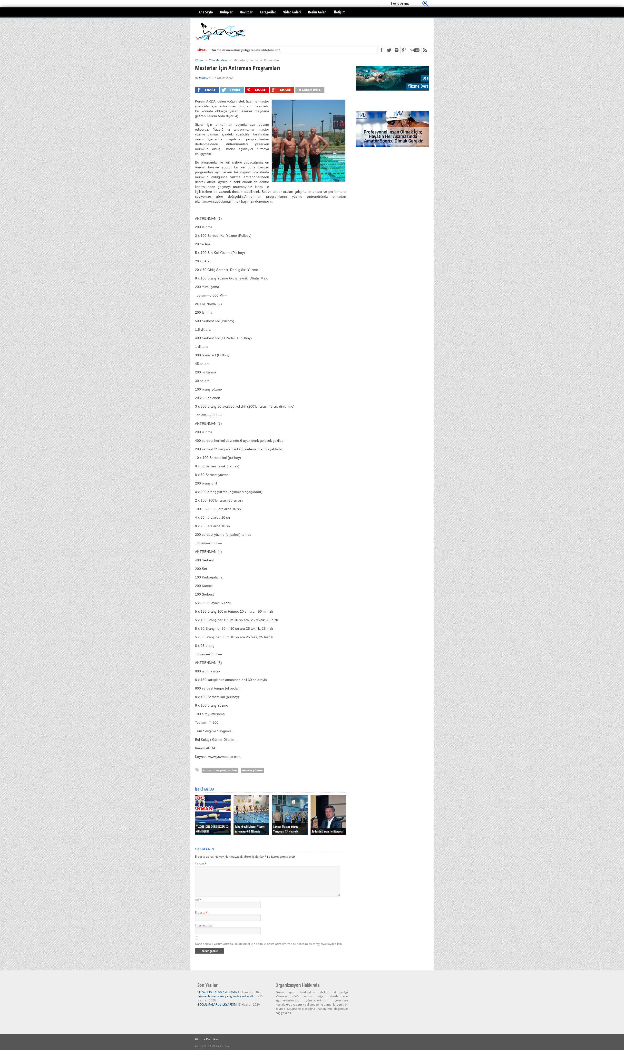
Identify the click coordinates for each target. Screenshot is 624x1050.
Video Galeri (292, 12)
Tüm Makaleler (218, 60)
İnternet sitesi (204, 925)
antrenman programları (220, 770)
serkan (203, 78)
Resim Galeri (317, 12)
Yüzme (199, 60)
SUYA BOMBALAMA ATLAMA (217, 992)
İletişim (339, 12)
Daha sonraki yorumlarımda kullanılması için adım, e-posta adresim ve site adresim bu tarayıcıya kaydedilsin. (268, 944)
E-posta (201, 912)
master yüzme (252, 770)
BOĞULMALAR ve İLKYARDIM (232, 50)
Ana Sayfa (206, 12)
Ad (198, 899)
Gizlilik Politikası (207, 1039)
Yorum (200, 864)
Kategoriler (268, 12)
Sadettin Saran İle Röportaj (327, 831)
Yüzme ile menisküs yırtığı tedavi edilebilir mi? (228, 996)
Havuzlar (246, 12)
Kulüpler (226, 12)
